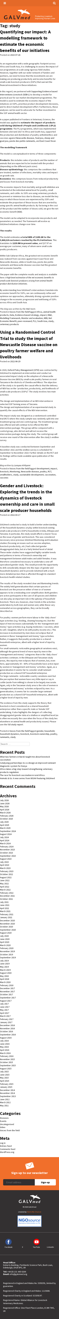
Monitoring (15, 471)
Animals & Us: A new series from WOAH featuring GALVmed (27, 778)
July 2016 (4, 1040)
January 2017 (6, 1022)
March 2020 (5, 945)
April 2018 (4, 979)
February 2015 (6, 1084)
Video (2, 1127)
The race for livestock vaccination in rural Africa (22, 775)
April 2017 (4, 1013)
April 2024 (4, 840)
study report (17, 724)
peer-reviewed (25, 321)
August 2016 (5, 1037)
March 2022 (5, 889)
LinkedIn (50, 1247)
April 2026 (4, 809)
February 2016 (6, 1056)
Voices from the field (19, 311)
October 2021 (6, 899)
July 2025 (4, 821)
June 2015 (4, 1074)
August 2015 (5, 1068)
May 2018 (4, 976)
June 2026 (4, 803)
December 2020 (7, 920)
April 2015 (4, 1080)
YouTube (36, 1247)
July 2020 (4, 936)
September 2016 (8, 1034)
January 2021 (6, 917)
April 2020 (4, 942)
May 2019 (4, 966)
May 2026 (4, 806)
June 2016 (4, 1043)
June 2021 (4, 905)
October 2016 (6, 1031)
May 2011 (4, 1105)
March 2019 (5, 969)
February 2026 (6, 815)
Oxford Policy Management (20, 370)
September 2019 (8, 957)
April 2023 (4, 865)
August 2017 (5, 1000)
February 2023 (6, 871)
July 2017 (4, 1003)
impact (43, 315)
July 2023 (4, 862)
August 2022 (5, 877)
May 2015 (4, 1077)
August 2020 (5, 932)
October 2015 (6, 1062)
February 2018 (6, 985)
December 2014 (7, 1090)
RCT (49, 471)
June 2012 (4, 1099)
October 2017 (6, 994)
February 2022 (6, 892)
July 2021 (4, 902)
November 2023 (7, 849)
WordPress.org (7, 1152)
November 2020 (7, 923)
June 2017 (4, 1006)
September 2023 (8, 855)
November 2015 (7, 1059)
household (49, 731)
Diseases (4, 1118)
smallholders (6, 474)
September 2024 (8, 831)
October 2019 (6, 954)
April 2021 (4, 908)
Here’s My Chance (34, 1212)
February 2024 (6, 846)
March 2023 (5, 868)
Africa (39, 311)
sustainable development (32, 474)
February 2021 (6, 914)
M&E (50, 315)
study (51, 321)
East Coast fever (48, 141)
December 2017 (7, 988)
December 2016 (7, 1025)
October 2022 (6, 874)
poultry (43, 471)
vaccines (4, 477)
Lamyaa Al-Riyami (22, 465)
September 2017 (8, 997)
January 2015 (6, 1087)
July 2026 (4, 800)
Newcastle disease (25, 138)
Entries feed (6, 1146)
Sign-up (45, 1182)
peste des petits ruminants (22, 141)
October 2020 (6, 926)
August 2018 (5, 972)
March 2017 (5, 1016)
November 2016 (7, 1028)
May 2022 (4, 883)
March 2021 (5, 911)
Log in (3, 1143)
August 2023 (5, 858)
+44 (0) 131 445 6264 (16, 1271)
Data (12, 315)
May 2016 (4, 1046)
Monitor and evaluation (32, 318)
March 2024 (5, 843)
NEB (46, 318)
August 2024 (5, 834)
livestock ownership (39, 733)
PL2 (34, 321)
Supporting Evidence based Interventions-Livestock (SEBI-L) (28, 93)
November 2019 (7, 951)
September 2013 (8, 1096)
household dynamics (9, 733)
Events (3, 1121)
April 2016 (4, 1050)
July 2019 (4, 960)
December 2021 (7, 895)
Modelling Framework (10, 318)
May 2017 (4, 1009)
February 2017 (6, 1019)
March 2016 (5, 1053)
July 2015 (4, 1071)
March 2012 (5, 1102)
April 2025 (4, 825)
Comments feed (7, 1149)
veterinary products (9, 324)
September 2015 (8, 1065)
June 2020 (4, 939)
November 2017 (7, 991)
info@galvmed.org (18, 1274)
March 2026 (5, 812)
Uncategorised (7, 1124)
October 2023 (6, 852)
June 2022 (4, 880)
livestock (4, 471)
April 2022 (4, 886)
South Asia (42, 321)
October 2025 (6, 818)
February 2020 (6, 948)
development (43, 468)
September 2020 (8, 929)
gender (40, 731)
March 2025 (5, 828)
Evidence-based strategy (27, 315)
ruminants (4, 737)
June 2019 (4, 963)
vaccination (50, 474)
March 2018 (5, 982)
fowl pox (39, 138)
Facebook (8, 1247)
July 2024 (4, 837)
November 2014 (7, 1093)
